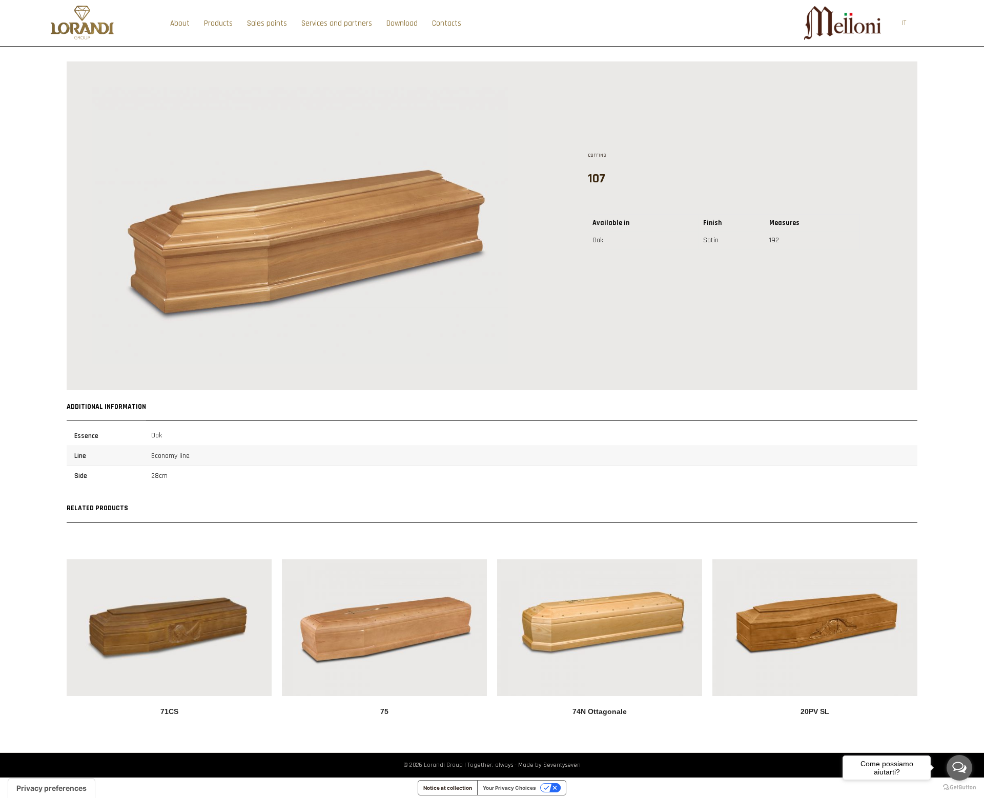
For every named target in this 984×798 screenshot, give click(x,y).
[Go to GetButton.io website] (959, 787)
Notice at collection (447, 788)
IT (904, 23)
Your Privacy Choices (509, 788)
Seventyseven (562, 765)
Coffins (597, 155)
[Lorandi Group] (82, 39)
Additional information (106, 406)
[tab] (106, 405)
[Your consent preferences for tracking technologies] (51, 788)
